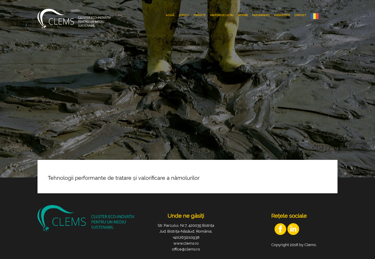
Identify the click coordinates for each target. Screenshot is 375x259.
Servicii (184, 15)
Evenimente (282, 15)
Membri (243, 15)
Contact (300, 15)
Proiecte (200, 15)
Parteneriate (261, 15)
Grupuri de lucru (221, 15)
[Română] (316, 16)
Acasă (170, 15)
